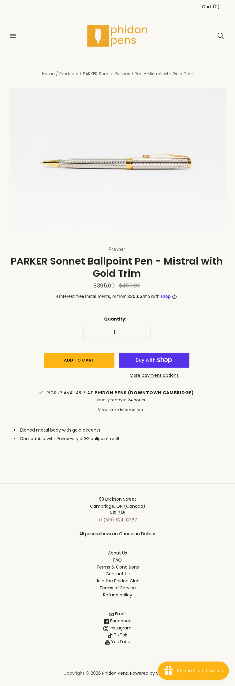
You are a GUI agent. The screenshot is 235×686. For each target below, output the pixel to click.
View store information (120, 410)
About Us (117, 553)
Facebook (120, 621)
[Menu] (13, 36)
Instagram (120, 628)
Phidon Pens (115, 673)
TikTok (120, 635)
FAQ (117, 560)
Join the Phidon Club (118, 581)
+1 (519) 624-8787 (117, 520)
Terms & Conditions (117, 567)
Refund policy (117, 595)
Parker (116, 249)
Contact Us (118, 574)
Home (48, 74)
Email (120, 614)
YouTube (120, 642)
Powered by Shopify (151, 673)
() (211, 7)
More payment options (154, 375)
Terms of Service (117, 588)
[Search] (220, 36)
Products (68, 74)
